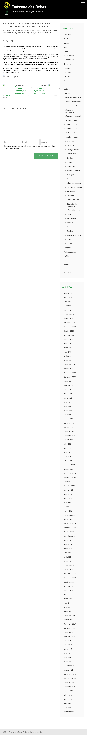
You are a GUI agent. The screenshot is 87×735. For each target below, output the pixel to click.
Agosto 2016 (68, 691)
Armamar (70, 141)
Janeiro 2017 (68, 670)
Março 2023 (68, 360)
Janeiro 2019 (68, 569)
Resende (70, 196)
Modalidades (69, 60)
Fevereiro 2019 (69, 565)
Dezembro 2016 (70, 674)
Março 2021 (68, 461)
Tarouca (70, 227)
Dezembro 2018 (70, 574)
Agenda (67, 93)
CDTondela (70, 56)
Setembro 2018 (69, 586)
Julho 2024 (68, 293)
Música (66, 85)
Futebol (67, 51)
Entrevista (67, 72)
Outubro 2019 (69, 532)
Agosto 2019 (68, 540)
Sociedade (37, 34)
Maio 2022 (67, 402)
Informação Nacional (9, 34)
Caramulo (70, 145)
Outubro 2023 (69, 331)
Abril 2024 (67, 306)
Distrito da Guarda (8, 32)
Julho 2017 (68, 645)
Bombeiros (68, 39)
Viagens (68, 248)
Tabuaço (70, 223)
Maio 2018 (67, 603)
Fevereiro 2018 (69, 615)
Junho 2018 (68, 599)
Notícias (30, 34)
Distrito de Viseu (31, 32)
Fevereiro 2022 (69, 415)
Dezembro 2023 (70, 323)
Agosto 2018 (68, 590)
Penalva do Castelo (74, 187)
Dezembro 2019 (70, 523)
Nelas (69, 179)
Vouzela (70, 244)
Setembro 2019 (69, 536)
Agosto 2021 (68, 440)
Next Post (40, 89)
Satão (69, 214)
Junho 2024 (68, 297)
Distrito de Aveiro (20, 32)
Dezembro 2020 (70, 473)
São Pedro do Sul (73, 210)
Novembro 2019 (70, 528)
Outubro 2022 (69, 381)
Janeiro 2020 (68, 519)
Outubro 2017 (69, 632)
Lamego (70, 162)
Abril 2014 (67, 708)
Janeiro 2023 (68, 369)
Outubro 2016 (69, 682)
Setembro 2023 (69, 335)
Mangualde (71, 166)
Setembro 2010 (69, 712)
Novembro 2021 (70, 427)
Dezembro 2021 (70, 423)
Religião (67, 264)
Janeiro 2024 (68, 318)
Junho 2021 (68, 448)
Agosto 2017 (68, 641)
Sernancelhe (71, 218)
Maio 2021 (67, 452)
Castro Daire (71, 154)
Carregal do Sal (73, 150)
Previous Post (15, 90)
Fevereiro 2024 (69, 314)
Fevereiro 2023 (69, 364)
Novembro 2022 (70, 377)
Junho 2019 (68, 549)
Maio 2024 (67, 302)
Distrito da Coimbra (52, 30)
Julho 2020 (68, 494)
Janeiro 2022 (68, 419)
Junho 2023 (68, 348)
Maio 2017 (67, 653)
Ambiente (67, 35)
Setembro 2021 (69, 436)
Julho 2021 (68, 444)
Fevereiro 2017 (69, 666)
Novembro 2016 (70, 678)
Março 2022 (68, 410)
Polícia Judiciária (70, 252)
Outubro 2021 (69, 431)
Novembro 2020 (70, 477)
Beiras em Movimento (73, 97)
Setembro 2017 (69, 636)
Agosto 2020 (68, 490)
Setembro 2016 (69, 687)
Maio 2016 (67, 703)
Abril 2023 (67, 356)
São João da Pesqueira (71, 205)
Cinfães (70, 158)
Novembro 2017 (70, 628)
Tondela (70, 231)
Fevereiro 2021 (69, 465)
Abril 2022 (67, 406)
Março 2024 (68, 310)
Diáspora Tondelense (73, 102)
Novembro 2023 (70, 327)
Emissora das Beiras (72, 106)
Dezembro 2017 (70, 624)
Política (66, 256)
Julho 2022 (68, 394)
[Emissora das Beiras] (25, 15)
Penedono (71, 191)
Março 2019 (68, 561)
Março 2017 (68, 662)
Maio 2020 (67, 502)
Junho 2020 (68, 498)
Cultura (5, 97)
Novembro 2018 (70, 578)
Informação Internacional (44, 32)
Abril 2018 (67, 607)
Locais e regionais (22, 34)
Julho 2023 (68, 343)
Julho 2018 (68, 595)
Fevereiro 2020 (69, 515)
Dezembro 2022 (70, 373)
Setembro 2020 (69, 486)
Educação (67, 68)
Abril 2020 (67, 507)
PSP (65, 260)
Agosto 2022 (68, 390)
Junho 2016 (68, 699)
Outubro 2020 (69, 482)
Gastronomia (68, 76)
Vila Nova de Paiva (74, 235)
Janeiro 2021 (68, 469)
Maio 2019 (67, 553)
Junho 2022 (68, 398)
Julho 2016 (68, 695)
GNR (65, 81)
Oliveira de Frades (74, 183)
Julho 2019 (68, 544)
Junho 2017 (68, 649)
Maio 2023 (67, 352)
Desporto (67, 47)
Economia (67, 64)
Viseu (69, 239)
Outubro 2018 (69, 582)
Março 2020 (68, 511)
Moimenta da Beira (74, 170)
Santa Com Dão (73, 200)
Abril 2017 (67, 657)
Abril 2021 (67, 456)
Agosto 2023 (68, 339)
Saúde (66, 269)
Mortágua (70, 175)
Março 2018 (68, 611)
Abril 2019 (67, 557)
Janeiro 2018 (68, 620)
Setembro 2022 (69, 385)
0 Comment (38, 30)
